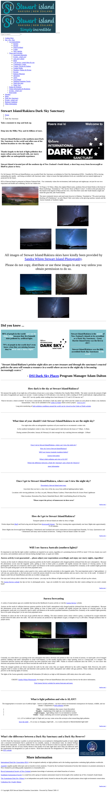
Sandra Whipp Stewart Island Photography (53, 259)
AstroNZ (4, 766)
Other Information (11, 104)
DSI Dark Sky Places (44, 376)
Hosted (15, 45)
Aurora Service (71, 603)
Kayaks (15, 72)
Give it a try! (81, 402)
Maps (7, 96)
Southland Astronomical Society (11, 775)
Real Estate (13, 92)
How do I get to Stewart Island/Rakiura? (53, 448)
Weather (7, 94)
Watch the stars (18, 83)
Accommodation (14, 42)
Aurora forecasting (53, 456)
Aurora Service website (11, 582)
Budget (15, 44)
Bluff (16, 524)
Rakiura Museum (19, 74)
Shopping (16, 76)
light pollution (58, 705)
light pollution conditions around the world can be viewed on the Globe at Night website (62, 406)
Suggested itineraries (20, 55)
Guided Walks (18, 68)
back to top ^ (102, 504)
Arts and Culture (18, 59)
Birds (15, 61)
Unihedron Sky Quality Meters (11, 782)
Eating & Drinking (15, 87)
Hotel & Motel (18, 47)
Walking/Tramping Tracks (22, 81)
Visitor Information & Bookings (19, 89)
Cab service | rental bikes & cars (23, 62)
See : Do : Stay (10, 40)
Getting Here (9, 38)
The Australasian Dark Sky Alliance (13, 778)
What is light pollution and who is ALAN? (53, 459)
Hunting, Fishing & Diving (22, 70)
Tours (15, 77)
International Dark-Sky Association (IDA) (15, 762)
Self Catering (17, 51)
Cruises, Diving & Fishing (22, 66)
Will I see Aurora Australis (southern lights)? (53, 452)
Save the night (23, 722)
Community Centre (19, 64)
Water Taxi (17, 85)
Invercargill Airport (48, 524)
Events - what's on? (19, 57)
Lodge (15, 49)
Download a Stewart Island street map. (53, 485)
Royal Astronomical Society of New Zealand (16, 771)
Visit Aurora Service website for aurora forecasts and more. (53, 683)
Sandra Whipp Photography (27, 680)
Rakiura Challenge (11, 102)
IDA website (7, 750)
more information (53, 466)
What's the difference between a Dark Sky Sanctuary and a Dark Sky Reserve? (53, 463)
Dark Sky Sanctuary (11, 98)
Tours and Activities (15, 53)
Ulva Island (17, 79)
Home (7, 115)
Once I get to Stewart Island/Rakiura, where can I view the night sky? (53, 445)
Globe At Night (56, 402)
